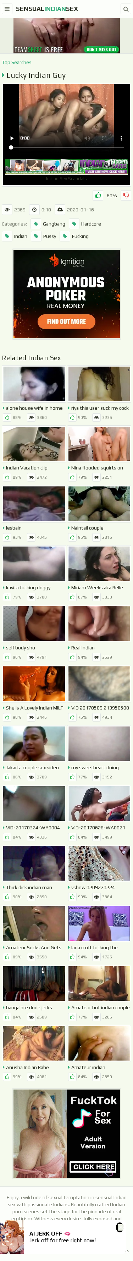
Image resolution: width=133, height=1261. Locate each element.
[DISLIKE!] (126, 195)
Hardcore (91, 224)
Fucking (80, 236)
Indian (20, 236)
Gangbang (54, 224)
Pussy (49, 236)
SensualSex (47, 8)
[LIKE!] (98, 195)
